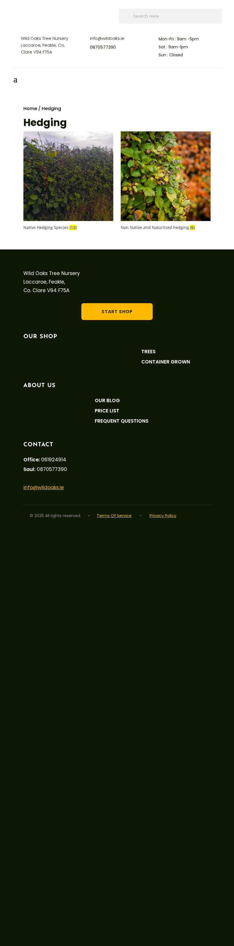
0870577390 (103, 47)
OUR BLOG (107, 400)
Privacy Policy (163, 516)
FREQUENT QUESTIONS (121, 421)
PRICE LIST (107, 411)
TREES (148, 351)
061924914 (53, 459)
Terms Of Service (114, 516)
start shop (117, 311)
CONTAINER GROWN (165, 362)
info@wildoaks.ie (107, 38)
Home (30, 108)
